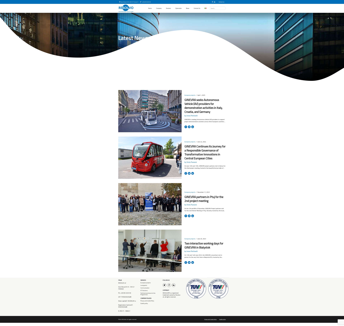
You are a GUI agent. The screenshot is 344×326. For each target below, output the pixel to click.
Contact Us (197, 8)
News (187, 8)
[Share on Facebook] (185, 127)
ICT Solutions (144, 291)
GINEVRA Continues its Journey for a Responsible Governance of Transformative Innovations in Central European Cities (204, 152)
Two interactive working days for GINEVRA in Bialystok (203, 245)
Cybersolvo (178, 8)
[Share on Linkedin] (192, 127)
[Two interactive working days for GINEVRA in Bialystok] (150, 251)
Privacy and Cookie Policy (147, 301)
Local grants (143, 285)
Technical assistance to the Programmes (147, 294)
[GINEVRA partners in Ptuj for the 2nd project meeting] (150, 204)
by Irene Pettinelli (191, 115)
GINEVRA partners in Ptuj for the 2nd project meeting (203, 198)
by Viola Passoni (190, 162)
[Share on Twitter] (189, 127)
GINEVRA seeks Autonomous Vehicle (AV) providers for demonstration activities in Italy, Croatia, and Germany (203, 105)
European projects (189, 95)
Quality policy (144, 303)
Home (150, 8)
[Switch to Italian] (205, 8)
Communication (144, 288)
